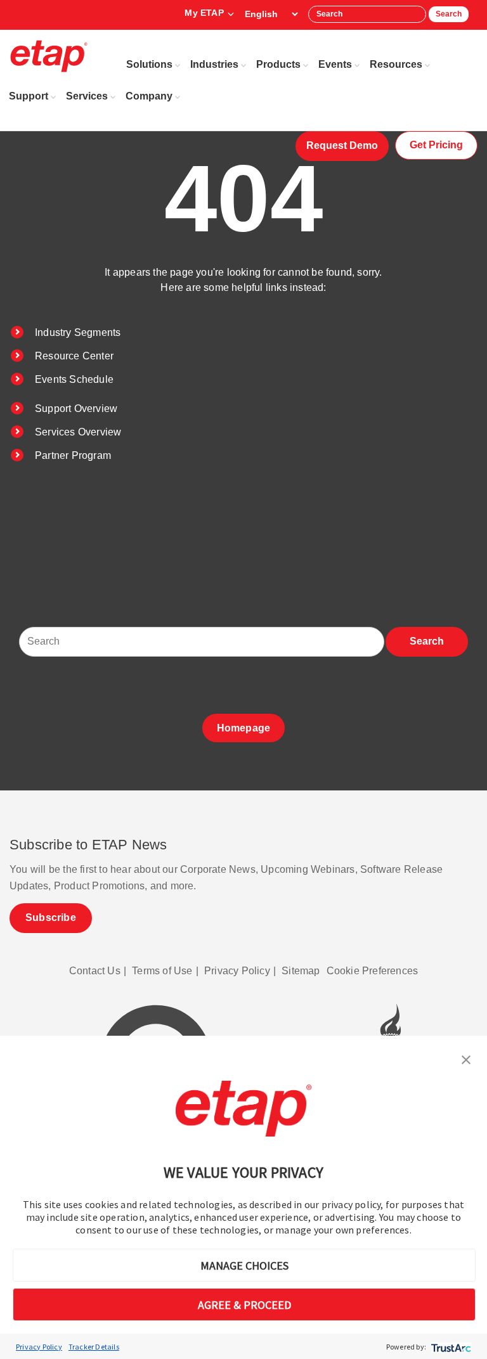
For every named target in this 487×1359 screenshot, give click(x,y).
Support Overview (76, 408)
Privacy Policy (39, 1346)
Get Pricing (436, 144)
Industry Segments (77, 332)
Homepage (244, 728)
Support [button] (28, 96)
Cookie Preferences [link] (373, 970)
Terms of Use (162, 970)
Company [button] (149, 96)
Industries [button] (214, 64)
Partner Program (73, 455)
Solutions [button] (149, 64)
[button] (466, 1058)
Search (449, 14)
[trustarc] (450, 1346)
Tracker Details (93, 1346)
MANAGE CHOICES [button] (244, 1265)
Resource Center (74, 356)
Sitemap (301, 970)
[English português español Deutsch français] (271, 14)
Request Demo (342, 145)
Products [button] (278, 64)
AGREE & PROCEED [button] (244, 1305)
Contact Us (94, 970)
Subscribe (50, 917)
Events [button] (335, 64)
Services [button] (87, 96)
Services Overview (78, 432)
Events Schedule (74, 379)
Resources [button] (396, 64)
